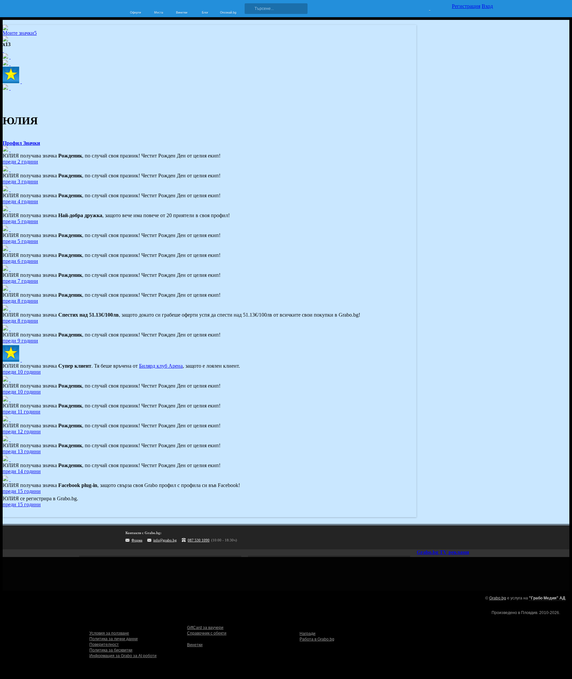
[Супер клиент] (21, 360)
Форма (136, 540)
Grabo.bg (497, 598)
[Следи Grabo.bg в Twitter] (474, 537)
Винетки (195, 645)
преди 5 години (20, 221)
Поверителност (104, 644)
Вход (487, 6)
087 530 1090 (199, 540)
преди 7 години (20, 281)
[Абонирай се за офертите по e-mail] (447, 537)
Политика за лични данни (113, 639)
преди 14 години (22, 471)
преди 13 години (22, 451)
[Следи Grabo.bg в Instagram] (461, 537)
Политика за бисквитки (110, 650)
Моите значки (20, 33)
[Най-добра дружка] (10, 209)
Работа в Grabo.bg (317, 639)
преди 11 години (21, 411)
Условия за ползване (109, 633)
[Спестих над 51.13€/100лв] (10, 309)
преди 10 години (22, 372)
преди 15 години (22, 491)
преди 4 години (20, 201)
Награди (307, 633)
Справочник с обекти (206, 633)
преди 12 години (22, 431)
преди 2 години (20, 161)
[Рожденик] (10, 150)
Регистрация (466, 6)
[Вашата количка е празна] (425, 8)
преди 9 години (20, 340)
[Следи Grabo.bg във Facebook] (488, 537)
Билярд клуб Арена (161, 366)
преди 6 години (20, 261)
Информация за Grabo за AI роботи (123, 655)
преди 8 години (20, 301)
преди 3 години (20, 181)
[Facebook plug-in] (10, 479)
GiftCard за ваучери (205, 627)
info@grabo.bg (165, 540)
